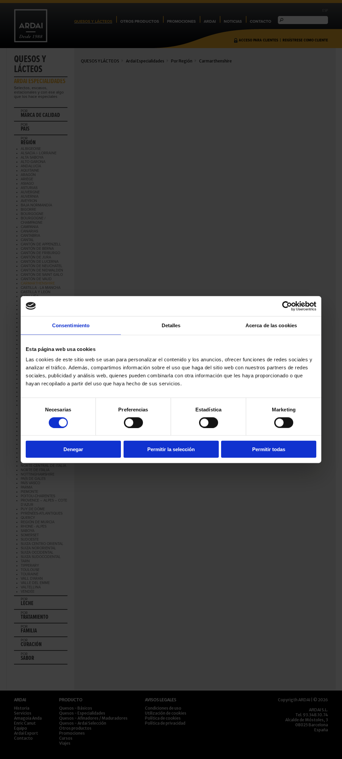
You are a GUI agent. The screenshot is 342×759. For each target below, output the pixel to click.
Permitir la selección (171, 449)
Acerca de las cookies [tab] (271, 325)
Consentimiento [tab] (71, 325)
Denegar (73, 449)
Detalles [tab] (171, 325)
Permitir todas (268, 449)
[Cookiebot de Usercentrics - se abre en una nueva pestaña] (287, 306)
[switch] (133, 422)
